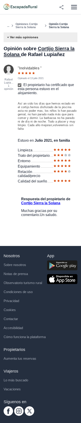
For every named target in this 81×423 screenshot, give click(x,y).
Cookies (10, 310)
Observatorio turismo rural (23, 283)
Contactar (11, 319)
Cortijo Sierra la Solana (40, 203)
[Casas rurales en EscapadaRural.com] (20, 7)
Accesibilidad (13, 328)
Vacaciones (12, 389)
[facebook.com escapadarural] (8, 414)
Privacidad (11, 301)
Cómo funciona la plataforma (25, 337)
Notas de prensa (16, 274)
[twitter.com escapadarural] (29, 414)
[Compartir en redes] (61, 7)
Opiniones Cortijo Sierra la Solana (27, 26)
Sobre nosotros (15, 265)
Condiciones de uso (18, 292)
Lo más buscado (16, 380)
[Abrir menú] (74, 7)
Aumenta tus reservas (20, 358)
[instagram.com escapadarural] (19, 414)
